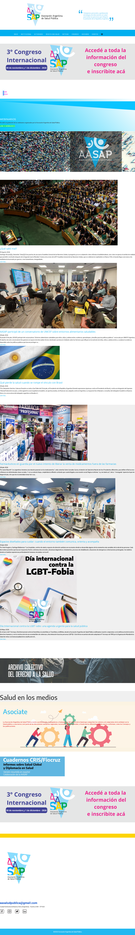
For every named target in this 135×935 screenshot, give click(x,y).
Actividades (38, 34)
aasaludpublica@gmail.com (18, 903)
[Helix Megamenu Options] (102, 34)
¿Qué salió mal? (8, 248)
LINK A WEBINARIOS (7, 126)
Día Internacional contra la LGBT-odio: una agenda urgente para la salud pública (43, 626)
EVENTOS (95, 34)
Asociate (15, 711)
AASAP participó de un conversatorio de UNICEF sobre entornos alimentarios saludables (47, 331)
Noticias (65, 34)
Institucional (26, 34)
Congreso (75, 34)
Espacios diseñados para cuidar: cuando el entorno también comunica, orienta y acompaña (49, 541)
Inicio (16, 34)
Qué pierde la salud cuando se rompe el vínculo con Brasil (31, 382)
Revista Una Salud (52, 34)
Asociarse (85, 34)
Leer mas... (3, 262)
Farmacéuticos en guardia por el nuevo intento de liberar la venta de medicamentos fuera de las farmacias (58, 463)
